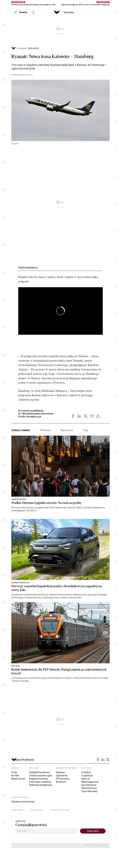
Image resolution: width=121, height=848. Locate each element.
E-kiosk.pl (86, 772)
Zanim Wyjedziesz (19, 499)
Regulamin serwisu (38, 778)
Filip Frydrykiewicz (28, 267)
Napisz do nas (18, 778)
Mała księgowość (90, 782)
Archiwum (61, 782)
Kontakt (15, 775)
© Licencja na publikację (30, 410)
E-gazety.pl (87, 775)
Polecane (45, 430)
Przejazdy (33, 48)
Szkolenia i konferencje (23, 801)
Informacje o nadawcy (40, 782)
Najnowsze (66, 430)
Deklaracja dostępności (40, 785)
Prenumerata (62, 778)
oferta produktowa (59, 810)
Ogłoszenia (61, 775)
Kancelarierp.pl (89, 785)
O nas (14, 772)
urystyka (68, 12)
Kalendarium (37, 810)
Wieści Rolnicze (89, 788)
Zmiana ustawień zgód (40, 775)
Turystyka (22, 48)
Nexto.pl (86, 778)
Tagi (85, 430)
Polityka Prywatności (39, 772)
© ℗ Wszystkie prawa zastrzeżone (35, 413)
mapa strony (17, 810)
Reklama (60, 772)
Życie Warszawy (90, 791)
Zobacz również (20, 430)
